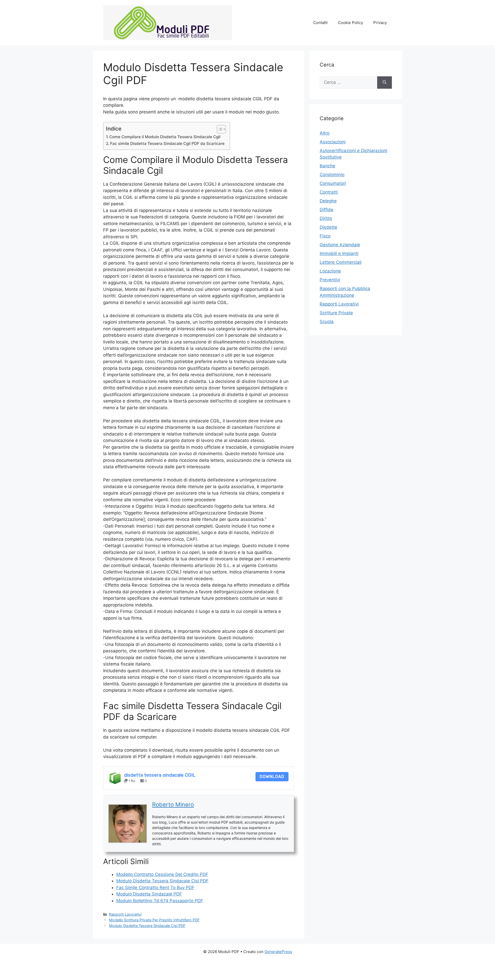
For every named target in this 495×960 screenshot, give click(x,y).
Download (272, 776)
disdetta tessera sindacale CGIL (159, 775)
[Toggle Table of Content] (219, 129)
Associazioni (332, 141)
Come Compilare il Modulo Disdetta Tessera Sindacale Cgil (164, 136)
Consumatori (333, 183)
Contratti (329, 192)
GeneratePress (278, 951)
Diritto (326, 218)
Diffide (326, 209)
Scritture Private (336, 312)
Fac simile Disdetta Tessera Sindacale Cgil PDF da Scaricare (167, 143)
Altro (324, 133)
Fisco (325, 236)
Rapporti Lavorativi (125, 914)
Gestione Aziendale (340, 244)
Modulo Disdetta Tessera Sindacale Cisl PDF (147, 925)
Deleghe (328, 200)
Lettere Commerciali (340, 262)
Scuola (327, 321)
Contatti (320, 22)
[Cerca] (384, 82)
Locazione (330, 271)
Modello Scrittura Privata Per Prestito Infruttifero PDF (154, 920)
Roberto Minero (173, 804)
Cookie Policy (350, 22)
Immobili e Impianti (339, 253)
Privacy (380, 22)
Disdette (328, 227)
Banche (327, 165)
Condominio (332, 174)
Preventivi (330, 279)
